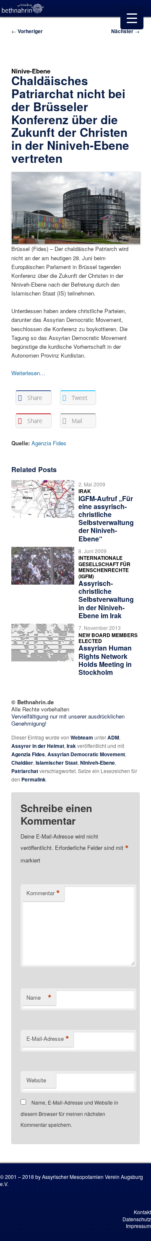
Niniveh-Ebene (97, 762)
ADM (113, 737)
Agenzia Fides (48, 443)
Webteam (81, 737)
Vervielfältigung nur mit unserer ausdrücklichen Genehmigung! (68, 719)
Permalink (33, 779)
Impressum (138, 1225)
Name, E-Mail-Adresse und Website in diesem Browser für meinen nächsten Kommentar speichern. (69, 1113)
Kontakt (142, 1211)
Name (39, 997)
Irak (71, 746)
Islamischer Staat (57, 762)
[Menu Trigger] (131, 17)
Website (36, 1080)
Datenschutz (136, 1219)
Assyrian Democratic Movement (86, 754)
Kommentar (43, 893)
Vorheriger (27, 31)
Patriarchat (24, 771)
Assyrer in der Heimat (37, 746)
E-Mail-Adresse (47, 1038)
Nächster (125, 31)
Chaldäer (22, 762)
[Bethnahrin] (23, 8)
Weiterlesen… (28, 373)
